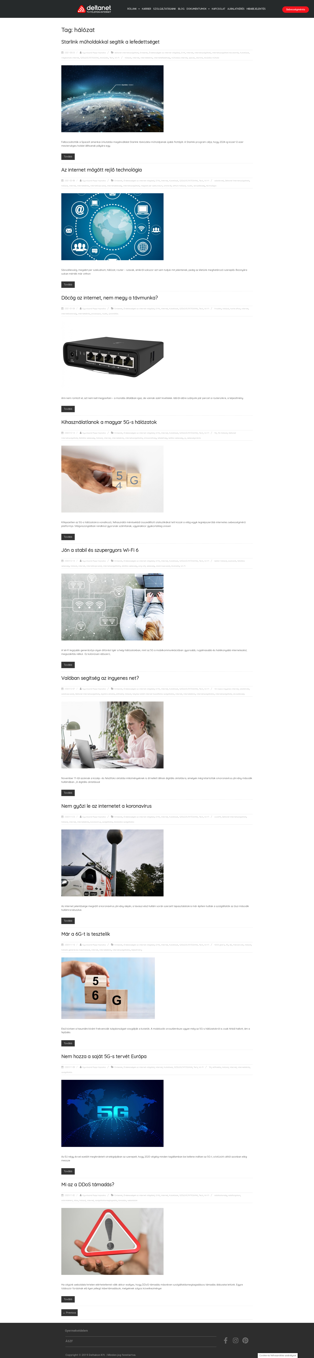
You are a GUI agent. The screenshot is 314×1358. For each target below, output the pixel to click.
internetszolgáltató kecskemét (225, 52)
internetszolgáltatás (134, 438)
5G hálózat (222, 433)
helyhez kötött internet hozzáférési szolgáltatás (153, 694)
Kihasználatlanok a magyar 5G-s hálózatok (109, 422)
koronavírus (95, 822)
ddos (76, 1200)
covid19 (217, 817)
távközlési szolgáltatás (124, 822)
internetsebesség (114, 185)
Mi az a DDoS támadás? (87, 1184)
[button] (295, 9)
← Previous (69, 1312)
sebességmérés (194, 438)
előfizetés (217, 1067)
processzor (96, 313)
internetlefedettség (162, 57)
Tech (111, 57)
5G (215, 433)
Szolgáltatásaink (164, 9)
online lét (168, 185)
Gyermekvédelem (76, 1330)
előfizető (120, 694)
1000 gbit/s (219, 945)
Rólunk (132, 9)
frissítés (217, 308)
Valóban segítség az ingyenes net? (100, 678)
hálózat (128, 57)
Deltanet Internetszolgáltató (237, 180)
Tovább (68, 156)
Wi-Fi (117, 57)
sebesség (151, 566)
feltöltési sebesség (87, 438)
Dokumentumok (197, 9)
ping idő (142, 566)
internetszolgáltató (202, 52)
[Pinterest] (245, 1340)
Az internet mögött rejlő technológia (101, 170)
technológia (211, 185)
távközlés (104, 57)
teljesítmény (136, 950)
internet (135, 57)
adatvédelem (67, 1200)
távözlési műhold (211, 57)
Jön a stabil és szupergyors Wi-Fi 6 (100, 550)
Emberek (144, 52)
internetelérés (146, 57)
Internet (189, 52)
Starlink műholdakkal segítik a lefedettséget (110, 42)
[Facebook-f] (226, 1340)
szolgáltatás (107, 822)
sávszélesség (199, 185)
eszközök (232, 561)
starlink (199, 57)
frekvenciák (238, 945)
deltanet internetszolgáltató (126, 52)
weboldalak (132, 1200)
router (189, 185)
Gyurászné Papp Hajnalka (94, 52)
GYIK (183, 52)
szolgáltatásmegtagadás (106, 1200)
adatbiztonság (220, 1195)
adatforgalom (234, 1195)
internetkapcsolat (98, 185)
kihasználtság (150, 438)
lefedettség (162, 438)
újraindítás (113, 313)
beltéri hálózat (220, 561)
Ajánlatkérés (235, 9)
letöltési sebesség (129, 566)
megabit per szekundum (152, 185)
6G (231, 945)
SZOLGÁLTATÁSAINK (89, 57)
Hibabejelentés (256, 9)
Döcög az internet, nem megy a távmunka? (109, 298)
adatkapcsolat (67, 694)
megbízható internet (70, 57)
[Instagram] (235, 1340)
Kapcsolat (218, 9)
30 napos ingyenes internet (226, 689)
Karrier (146, 9)
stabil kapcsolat (163, 566)
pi (185, 438)
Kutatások (244, 52)
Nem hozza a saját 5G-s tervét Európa (104, 1056)
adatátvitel (219, 180)
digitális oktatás (108, 694)
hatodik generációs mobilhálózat (75, 950)
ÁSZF (69, 1341)
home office (235, 308)
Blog (181, 9)
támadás (122, 1200)
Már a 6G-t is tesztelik (85, 934)
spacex (192, 57)
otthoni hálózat (179, 185)
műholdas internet (179, 57)
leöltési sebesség (175, 438)
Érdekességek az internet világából (164, 52)
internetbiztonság (69, 313)
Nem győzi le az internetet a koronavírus (106, 806)
